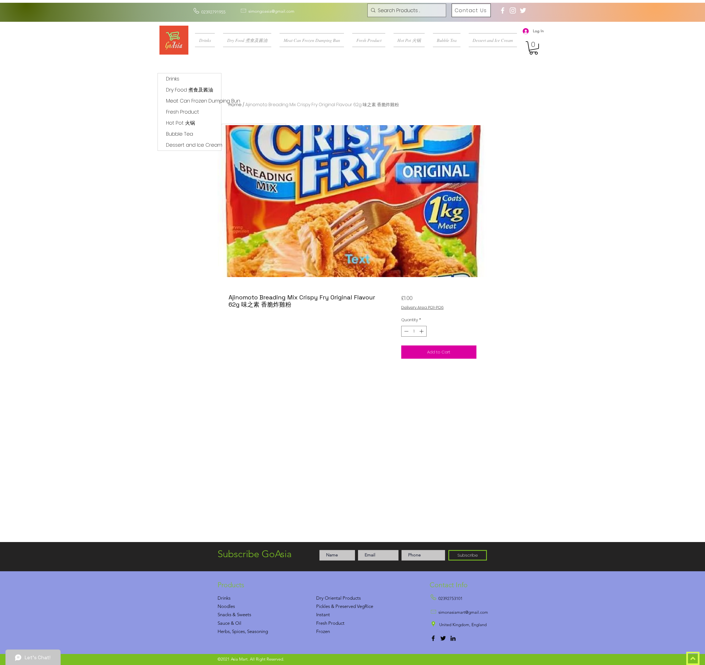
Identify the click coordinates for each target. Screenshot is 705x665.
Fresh (321, 623)
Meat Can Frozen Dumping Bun (193, 100)
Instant (323, 614)
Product (336, 623)
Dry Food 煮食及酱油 (189, 89)
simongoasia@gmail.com (271, 11)
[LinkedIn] (453, 638)
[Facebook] (433, 638)
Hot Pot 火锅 (180, 122)
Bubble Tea (179, 133)
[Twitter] (443, 638)
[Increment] (422, 331)
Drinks (172, 78)
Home (235, 104)
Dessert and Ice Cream (193, 144)
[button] (207, 40)
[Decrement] (406, 331)
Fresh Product (182, 111)
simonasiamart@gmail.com (463, 612)
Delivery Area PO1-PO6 (422, 307)
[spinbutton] (413, 331)
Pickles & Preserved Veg (340, 606)
